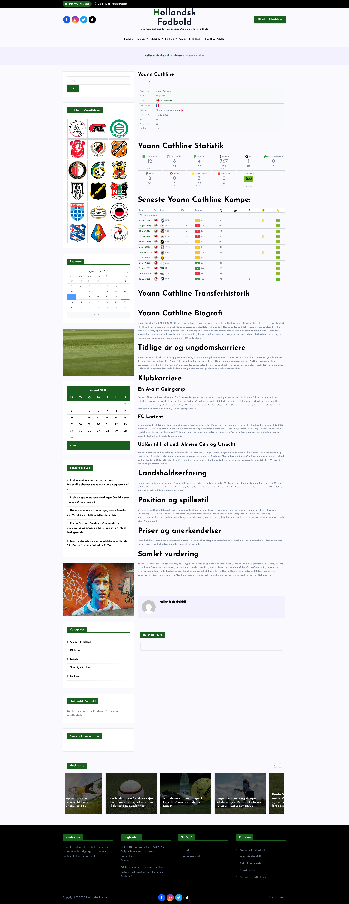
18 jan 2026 (145, 231)
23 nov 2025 (145, 258)
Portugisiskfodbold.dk (252, 877)
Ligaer (141, 39)
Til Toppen (279, 897)
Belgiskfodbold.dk (250, 857)
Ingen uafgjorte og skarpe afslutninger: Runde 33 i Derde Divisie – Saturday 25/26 (201, 802)
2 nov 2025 (144, 268)
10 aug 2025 (145, 279)
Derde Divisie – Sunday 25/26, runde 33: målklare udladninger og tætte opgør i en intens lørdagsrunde (96, 528)
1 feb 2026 (144, 220)
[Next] (280, 765)
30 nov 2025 (145, 252)
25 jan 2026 (145, 226)
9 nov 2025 (144, 263)
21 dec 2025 (145, 236)
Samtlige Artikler (215, 39)
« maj (72, 445)
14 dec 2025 (145, 242)
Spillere (169, 39)
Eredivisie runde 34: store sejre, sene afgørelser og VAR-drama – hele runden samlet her (92, 802)
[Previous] (275, 765)
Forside (128, 39)
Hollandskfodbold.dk (157, 56)
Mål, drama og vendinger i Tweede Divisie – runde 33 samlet (143, 802)
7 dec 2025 (144, 247)
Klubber (155, 39)
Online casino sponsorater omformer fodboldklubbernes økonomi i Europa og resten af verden (98, 484)
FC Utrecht (166, 101)
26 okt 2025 (145, 274)
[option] (92, 793)
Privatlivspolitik (191, 857)
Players (178, 56)
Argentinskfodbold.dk (252, 850)
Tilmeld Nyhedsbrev (270, 19)
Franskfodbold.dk (250, 870)
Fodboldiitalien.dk (250, 863)
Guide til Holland (189, 39)
